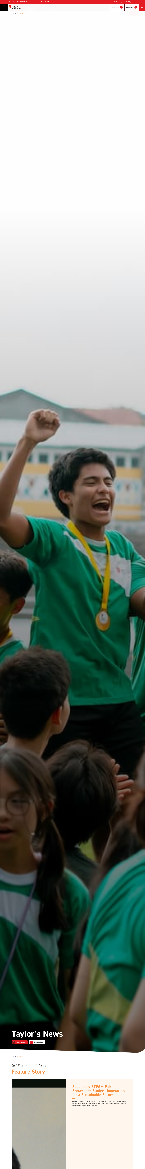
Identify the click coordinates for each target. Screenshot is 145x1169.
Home (13, 13)
